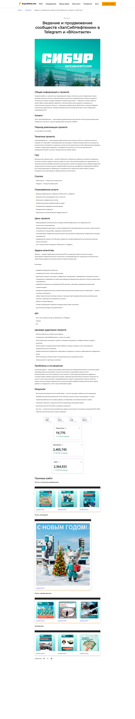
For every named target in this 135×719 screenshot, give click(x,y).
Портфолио (87, 4)
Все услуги (76, 4)
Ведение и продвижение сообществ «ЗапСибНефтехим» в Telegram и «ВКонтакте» (58, 10)
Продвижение (51, 4)
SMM (40, 4)
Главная (20, 10)
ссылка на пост (40, 509)
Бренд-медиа (64, 4)
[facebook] (47, 658)
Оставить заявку (109, 4)
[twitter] (51, 658)
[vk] (44, 658)
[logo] (27, 3)
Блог (97, 4)
